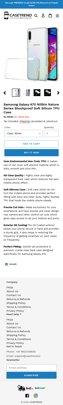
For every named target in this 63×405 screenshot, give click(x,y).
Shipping (25, 121)
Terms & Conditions (18, 306)
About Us (12, 291)
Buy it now (31, 152)
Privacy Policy (15, 310)
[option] (16, 93)
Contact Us (13, 295)
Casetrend (36, 402)
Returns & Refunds (18, 299)
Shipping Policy (16, 303)
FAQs (9, 287)
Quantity (49, 127)
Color (7, 127)
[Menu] (57, 15)
